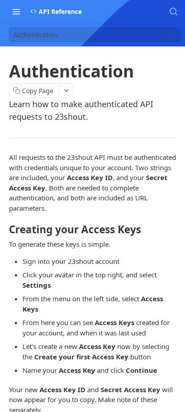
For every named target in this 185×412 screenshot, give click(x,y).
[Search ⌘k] (173, 11)
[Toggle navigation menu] (16, 11)
